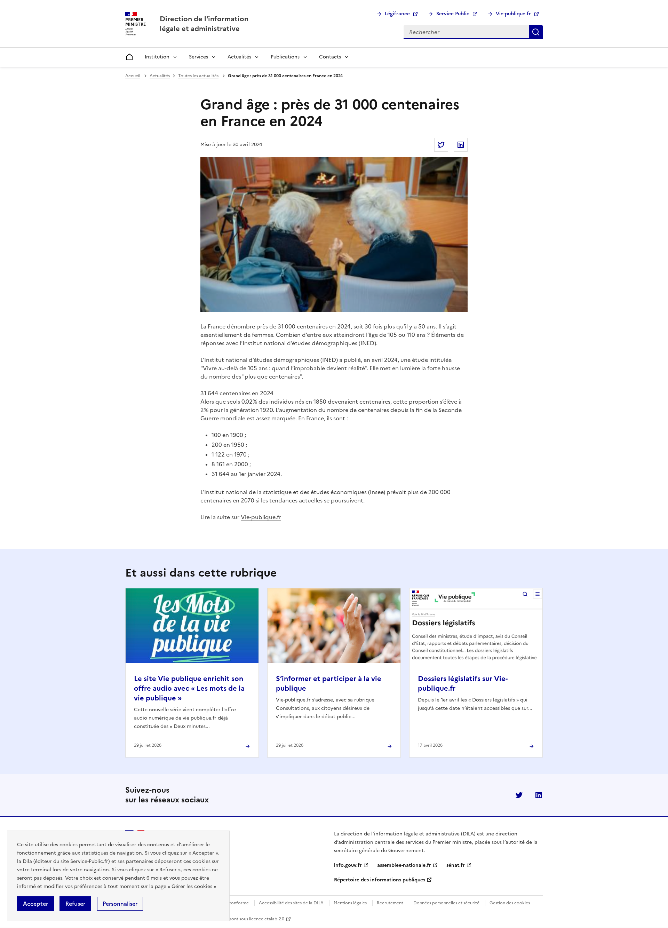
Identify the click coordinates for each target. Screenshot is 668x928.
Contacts (330, 57)
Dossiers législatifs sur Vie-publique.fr (463, 683)
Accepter (35, 903)
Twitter (519, 795)
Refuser (75, 903)
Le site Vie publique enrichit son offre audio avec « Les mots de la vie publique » (189, 688)
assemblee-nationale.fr (404, 865)
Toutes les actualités (198, 76)
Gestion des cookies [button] (510, 903)
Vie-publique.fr (513, 13)
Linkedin (539, 795)
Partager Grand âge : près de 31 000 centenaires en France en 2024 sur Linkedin (461, 145)
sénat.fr (455, 865)
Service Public (452, 13)
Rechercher (536, 32)
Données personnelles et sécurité (446, 903)
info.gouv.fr (348, 865)
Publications (285, 57)
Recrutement (390, 903)
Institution (157, 57)
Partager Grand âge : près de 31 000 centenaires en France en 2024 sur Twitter (441, 145)
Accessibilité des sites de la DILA (291, 903)
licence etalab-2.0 (266, 919)
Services (198, 57)
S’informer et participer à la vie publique (328, 683)
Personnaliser (120, 903)
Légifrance (397, 13)
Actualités (239, 57)
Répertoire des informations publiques (379, 879)
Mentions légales (350, 903)
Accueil (132, 76)
